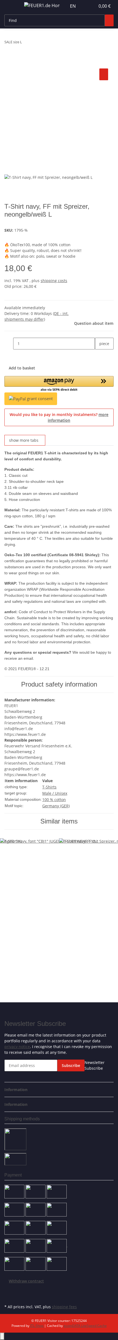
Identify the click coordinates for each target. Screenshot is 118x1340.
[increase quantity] (99, 355)
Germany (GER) (56, 805)
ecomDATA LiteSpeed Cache (85, 1325)
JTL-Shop (37, 1325)
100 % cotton (54, 799)
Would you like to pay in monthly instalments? (59, 417)
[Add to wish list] (103, 74)
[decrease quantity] (8, 343)
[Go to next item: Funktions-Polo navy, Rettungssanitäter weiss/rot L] (36, 43)
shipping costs (54, 280)
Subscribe (71, 1065)
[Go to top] (2, 1336)
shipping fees (64, 1306)
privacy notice (17, 1046)
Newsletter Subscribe (95, 1065)
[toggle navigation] (11, 6)
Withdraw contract (26, 1281)
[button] (85, 6)
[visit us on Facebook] (8, 1290)
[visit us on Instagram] (8, 1296)
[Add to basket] (8, 61)
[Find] (109, 20)
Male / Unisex (54, 793)
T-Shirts (49, 787)
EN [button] (73, 6)
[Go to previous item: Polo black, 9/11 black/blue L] (26, 43)
